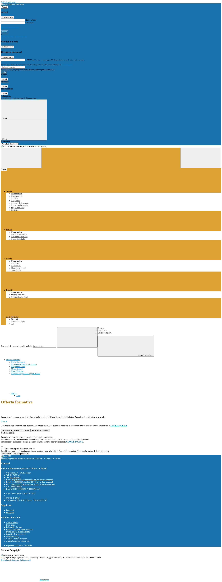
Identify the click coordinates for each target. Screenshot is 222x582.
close (4, 169)
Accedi (4, 7)
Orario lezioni (16, 369)
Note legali (10, 525)
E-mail (28, 60)
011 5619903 (15, 477)
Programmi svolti (18, 367)
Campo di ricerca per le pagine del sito (16, 346)
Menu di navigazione (145, 355)
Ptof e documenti (18, 362)
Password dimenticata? (10, 27)
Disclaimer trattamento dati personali (16, 560)
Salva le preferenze (21, 454)
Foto (18, 396)
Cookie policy (12, 522)
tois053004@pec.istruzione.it (33, 484)
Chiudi (4, 79)
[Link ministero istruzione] (12, 4)
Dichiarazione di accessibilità (18, 532)
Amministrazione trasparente (17, 541)
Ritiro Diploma (17, 371)
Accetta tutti (40, 430)
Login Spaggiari (67, 65)
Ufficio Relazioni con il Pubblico (19, 529)
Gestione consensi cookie (16, 539)
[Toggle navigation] (21, 158)
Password (29, 22)
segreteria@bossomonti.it (32, 480)
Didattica (101, 330)
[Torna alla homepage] (111, 146)
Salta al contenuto (8, 2)
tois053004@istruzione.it (32, 482)
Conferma (13, 144)
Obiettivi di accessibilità (15, 534)
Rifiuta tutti (22, 430)
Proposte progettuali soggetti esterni (25, 373)
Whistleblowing (12, 536)
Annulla (5, 144)
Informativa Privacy (14, 527)
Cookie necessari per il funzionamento (17, 449)
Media (14, 393)
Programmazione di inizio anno (24, 364)
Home (100, 328)
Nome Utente (30, 20)
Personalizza (7, 430)
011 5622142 (15, 475)
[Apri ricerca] (200, 158)
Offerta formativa (13, 360)
